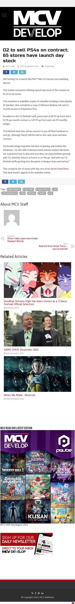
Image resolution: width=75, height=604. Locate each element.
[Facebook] (36, 593)
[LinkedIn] (42, 593)
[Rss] (32, 593)
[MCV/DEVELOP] (37, 23)
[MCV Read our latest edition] (37, 476)
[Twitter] (38, 593)
